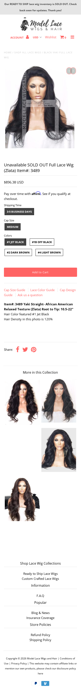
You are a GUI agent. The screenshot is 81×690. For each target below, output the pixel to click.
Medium (12, 227)
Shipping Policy (40, 640)
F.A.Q (40, 596)
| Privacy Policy (18, 663)
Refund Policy (40, 635)
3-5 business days (19, 211)
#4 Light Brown (49, 252)
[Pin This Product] (33, 349)
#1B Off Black (42, 242)
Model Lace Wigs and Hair (42, 658)
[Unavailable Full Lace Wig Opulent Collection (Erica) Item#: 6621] (22, 520)
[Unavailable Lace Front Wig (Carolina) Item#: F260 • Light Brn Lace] (22, 423)
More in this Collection (40, 372)
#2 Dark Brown (18, 252)
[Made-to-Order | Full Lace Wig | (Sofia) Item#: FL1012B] (58, 471)
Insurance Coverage (40, 618)
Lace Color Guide (42, 290)
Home (8, 52)
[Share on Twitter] (25, 349)
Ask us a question (30, 295)
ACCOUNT (17, 37)
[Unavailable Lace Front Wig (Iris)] (58, 421)
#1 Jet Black (15, 242)
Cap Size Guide (15, 290)
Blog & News (40, 613)
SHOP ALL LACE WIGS (27, 52)
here (40, 673)
